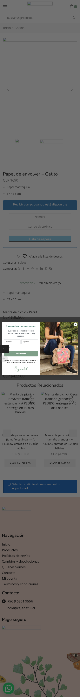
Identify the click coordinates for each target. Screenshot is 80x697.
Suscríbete (21, 353)
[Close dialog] (75, 324)
